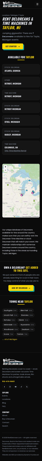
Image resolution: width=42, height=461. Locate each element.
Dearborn (27, 329)
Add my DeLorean (21, 288)
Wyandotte (27, 325)
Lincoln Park (10, 315)
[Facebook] (4, 387)
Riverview (27, 315)
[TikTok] (21, 387)
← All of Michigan (9, 339)
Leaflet (17, 216)
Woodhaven (11, 329)
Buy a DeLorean (8, 419)
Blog (4, 403)
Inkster (23, 320)
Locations (6, 15)
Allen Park (26, 310)
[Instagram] (10, 387)
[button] (5, 167)
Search (5, 426)
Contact (5, 422)
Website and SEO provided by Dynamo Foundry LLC (20, 455)
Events (5, 396)
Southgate (10, 310)
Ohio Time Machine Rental (15, 151)
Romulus (9, 320)
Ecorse (8, 334)
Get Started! (13, 46)
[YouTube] (15, 387)
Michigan (14, 15)
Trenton (22, 334)
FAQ (3, 406)
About (4, 415)
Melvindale (10, 325)
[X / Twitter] (27, 387)
